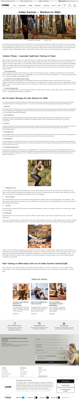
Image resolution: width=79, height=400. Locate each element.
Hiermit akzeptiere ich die (46, 356)
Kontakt (40, 372)
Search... (61, 5)
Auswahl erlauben (65, 385)
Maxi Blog (22, 370)
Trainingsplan (29, 74)
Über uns (22, 376)
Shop (14, 5)
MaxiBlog (30, 5)
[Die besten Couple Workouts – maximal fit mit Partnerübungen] (21, 292)
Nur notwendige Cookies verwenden (65, 390)
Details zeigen (65, 397)
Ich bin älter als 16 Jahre (41, 358)
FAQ (39, 374)
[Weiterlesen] (16, 315)
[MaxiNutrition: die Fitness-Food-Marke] (5, 5)
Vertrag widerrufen (43, 376)
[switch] (35, 398)
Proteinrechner (46, 5)
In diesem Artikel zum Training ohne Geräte (26, 253)
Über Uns (54, 5)
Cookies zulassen (65, 381)
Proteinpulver (4, 370)
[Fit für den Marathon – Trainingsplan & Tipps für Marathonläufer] (57, 292)
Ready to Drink (5, 376)
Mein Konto (69, 5)
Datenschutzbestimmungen (51, 356)
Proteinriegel (4, 372)
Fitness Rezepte (38, 5)
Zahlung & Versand (43, 370)
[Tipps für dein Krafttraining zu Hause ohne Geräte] (39, 292)
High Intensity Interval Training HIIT (17, 112)
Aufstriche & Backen (6, 374)
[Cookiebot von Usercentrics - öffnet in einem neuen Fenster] (8, 398)
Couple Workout (23, 251)
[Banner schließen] (77, 379)
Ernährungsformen (22, 5)
